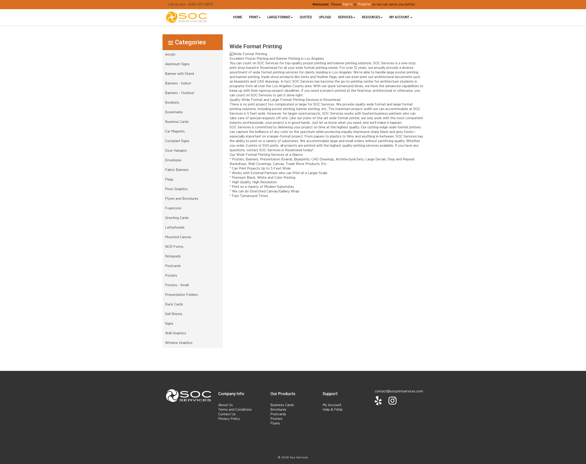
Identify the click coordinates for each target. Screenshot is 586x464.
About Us (225, 405)
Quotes (306, 17)
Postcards (278, 414)
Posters (276, 419)
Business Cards (282, 405)
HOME (237, 17)
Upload (325, 17)
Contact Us (227, 414)
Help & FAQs (333, 409)
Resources (371, 17)
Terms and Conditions (235, 409)
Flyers (275, 423)
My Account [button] (399, 17)
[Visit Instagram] (393, 400)
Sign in (347, 4)
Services (345, 17)
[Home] (188, 395)
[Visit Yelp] (379, 400)
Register (364, 4)
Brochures (278, 409)
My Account (332, 405)
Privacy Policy (229, 419)
